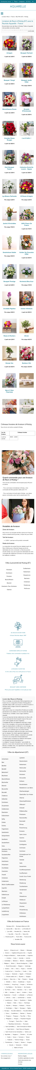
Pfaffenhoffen (23, 811)
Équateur (21, 976)
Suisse (14, 1037)
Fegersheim (5, 829)
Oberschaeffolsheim (25, 801)
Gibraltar (8, 982)
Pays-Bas (22, 1016)
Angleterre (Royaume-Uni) (18, 953)
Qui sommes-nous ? (6, 1056)
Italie (6, 992)
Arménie (9, 958)
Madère (30, 1000)
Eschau (4, 826)
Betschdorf (5, 772)
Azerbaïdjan (7, 961)
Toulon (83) (19, 937)
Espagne (28, 976)
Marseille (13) (17, 931)
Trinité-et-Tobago (19, 1040)
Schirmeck (22, 848)
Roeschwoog (23, 828)
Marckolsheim (23, 761)
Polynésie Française (26, 1018)
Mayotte (8, 1005)
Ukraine (23, 1042)
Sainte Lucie (28, 1032)
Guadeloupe (21, 982)
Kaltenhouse (5, 894)
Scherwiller (22, 841)
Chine (17, 968)
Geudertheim (5, 842)
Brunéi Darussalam (11, 966)
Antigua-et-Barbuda (9, 955)
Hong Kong (15, 984)
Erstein (4, 822)
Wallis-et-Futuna (18, 1047)
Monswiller (22, 778)
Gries (3, 846)
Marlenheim (26, 572)
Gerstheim (5, 839)
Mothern (21, 781)
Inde (13, 990)
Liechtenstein (21, 997)
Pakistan (22, 1013)
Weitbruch (22, 900)
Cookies (20, 1064)
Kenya (30, 992)
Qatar (26, 1021)
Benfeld (4, 766)
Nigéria (29, 1008)
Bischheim (5, 775)
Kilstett (4, 898)
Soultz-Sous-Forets (25, 876)
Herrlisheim (5, 861)
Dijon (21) (17, 929)
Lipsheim (22, 758)
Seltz (20, 863)
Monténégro (9, 1008)
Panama (29, 1013)
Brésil (31, 963)
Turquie (16, 1042)
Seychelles (7, 1034)
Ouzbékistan (14, 1013)
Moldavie (21, 1005)
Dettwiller (4, 799)
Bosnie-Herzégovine (22, 963)
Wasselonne (26, 575)
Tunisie (27, 1040)
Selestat (21, 860)
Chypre (23, 968)
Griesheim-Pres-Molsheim (9, 586)
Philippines (9, 1018)
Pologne (16, 1018)
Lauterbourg (5, 911)
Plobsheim (22, 814)
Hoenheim (5, 871)
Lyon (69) (9, 931)
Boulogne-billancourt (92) (22, 926)
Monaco (28, 1005)
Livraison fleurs (6, 16)
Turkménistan (8, 1042)
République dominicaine (14, 1024)
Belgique (6, 963)
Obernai (9, 589)
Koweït (14, 995)
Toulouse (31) (27, 937)
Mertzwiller (22, 771)
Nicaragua (22, 1008)
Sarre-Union (23, 834)
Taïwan (28, 1037)
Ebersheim (5, 812)
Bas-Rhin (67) (19, 16)
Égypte (21, 974)
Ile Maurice (29, 984)
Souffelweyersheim (25, 870)
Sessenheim (22, 866)
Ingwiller (4, 888)
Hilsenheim (5, 864)
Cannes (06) (9, 929)
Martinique (27, 1003)
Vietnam (25, 1045)
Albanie (22, 950)
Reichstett (22, 821)
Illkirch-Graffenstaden (8, 884)
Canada (7, 968)
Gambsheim (5, 832)
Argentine (30, 955)
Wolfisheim (22, 916)
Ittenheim (27, 578)
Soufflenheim (23, 873)
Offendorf (22, 804)
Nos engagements (5, 1058)
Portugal (11, 1021)
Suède (8, 1037)
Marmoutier (22, 768)
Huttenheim (5, 881)
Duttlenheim (26, 568)
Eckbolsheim (5, 815)
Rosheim (9, 576)
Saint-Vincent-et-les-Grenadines (14, 1032)
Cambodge (27, 966)
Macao (15, 1000)
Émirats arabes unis (11, 976)
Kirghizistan (7, 995)
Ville (20, 893)
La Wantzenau (6, 904)
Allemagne (29, 950)
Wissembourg (23, 910)
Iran (25, 990)
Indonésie (19, 990)
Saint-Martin (10, 1029)
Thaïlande (9, 1040)
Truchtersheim (23, 886)
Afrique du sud (14, 950)
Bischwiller (5, 782)
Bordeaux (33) (10, 926)
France (13, 16)
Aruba (14, 958)
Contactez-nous (6, 1)
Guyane (29, 982)
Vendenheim (23, 890)
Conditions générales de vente (26, 1058)
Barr (3, 762)
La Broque (5, 901)
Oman (7, 1013)
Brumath (4, 792)
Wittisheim (22, 913)
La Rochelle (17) (26, 929)
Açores (6, 950)
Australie (21, 958)
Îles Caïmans (18, 987)
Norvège (6, 1011)
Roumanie (25, 1024)
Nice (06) (10, 934)
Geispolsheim (6, 836)
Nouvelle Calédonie (16, 1011)
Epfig (3, 819)
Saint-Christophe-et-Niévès (24, 1026)
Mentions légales (22, 1056)
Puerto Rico (19, 1021)
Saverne (21, 838)
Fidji (19, 979)
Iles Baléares (9, 987)
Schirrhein (22, 851)
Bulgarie (20, 966)
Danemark (14, 974)
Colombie (29, 968)
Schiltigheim (23, 844)
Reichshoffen (23, 818)
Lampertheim (5, 908)
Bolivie (12, 963)
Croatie (24, 971)
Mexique (15, 1005)
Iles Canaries (27, 987)
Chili (12, 968)
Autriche (28, 958)
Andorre (7, 953)
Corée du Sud (8, 971)
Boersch (9, 583)
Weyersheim (23, 903)
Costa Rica (17, 971)
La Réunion (30, 995)
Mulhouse (27, 588)
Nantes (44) (27, 931)
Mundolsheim (23, 784)
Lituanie (29, 997)
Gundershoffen (6, 854)
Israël (30, 990)
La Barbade (21, 995)
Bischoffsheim (9, 579)
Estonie (6, 979)
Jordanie (24, 992)
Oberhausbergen (24, 791)
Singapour (15, 1034)
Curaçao (7, 974)
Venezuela (18, 1045)
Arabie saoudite (21, 955)
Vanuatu (11, 1045)
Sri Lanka (29, 1034)
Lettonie (8, 997)
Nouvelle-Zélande (27, 1011)
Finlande (24, 979)
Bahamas (15, 961)
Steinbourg (22, 880)
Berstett (4, 769)
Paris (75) (17, 934)
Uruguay (29, 1042)
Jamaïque (12, 992)
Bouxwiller (5, 789)
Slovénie (22, 1034)
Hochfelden (5, 868)
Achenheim (5, 759)
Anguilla (30, 953)
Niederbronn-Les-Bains (26, 788)
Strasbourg (27, 585)
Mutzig (26, 16)
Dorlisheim (9, 573)
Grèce (14, 982)
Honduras (7, 984)
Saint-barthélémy (10, 1026)
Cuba (30, 971)
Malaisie (9, 1003)
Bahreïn (22, 961)
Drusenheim (5, 806)
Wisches (21, 906)
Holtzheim (27, 582)
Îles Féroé (7, 990)
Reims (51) (25, 934)
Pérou (29, 1016)
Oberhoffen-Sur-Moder (26, 794)
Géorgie (31, 979)
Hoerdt (4, 874)
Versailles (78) (18, 939)
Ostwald (21, 808)
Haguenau (5, 858)
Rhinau (21, 824)
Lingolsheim (5, 914)
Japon (18, 992)
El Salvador (28, 974)
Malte (14, 1003)
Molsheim (9, 570)
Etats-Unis (12, 979)
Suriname (21, 1037)
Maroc (20, 1003)
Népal (15, 1008)
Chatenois (5, 796)
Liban (13, 997)
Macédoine (22, 1000)
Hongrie (22, 984)
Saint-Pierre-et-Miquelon (22, 1029)
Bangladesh (29, 961)
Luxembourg (8, 1000)
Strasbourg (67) (9, 937)
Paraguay (8, 1016)
